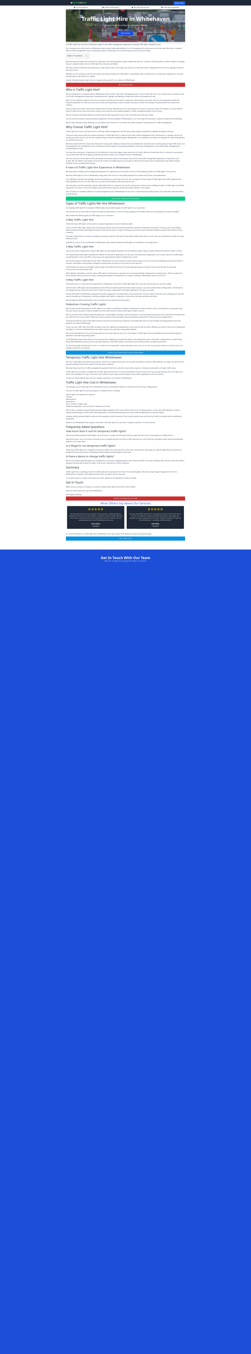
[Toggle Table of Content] (86, 56)
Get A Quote (125, 33)
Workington (70, 494)
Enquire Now (125, 545)
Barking (78, 494)
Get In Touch (179, 3)
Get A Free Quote (125, 538)
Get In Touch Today (125, 85)
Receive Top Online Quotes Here (125, 498)
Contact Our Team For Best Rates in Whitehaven (125, 353)
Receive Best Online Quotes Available (125, 199)
